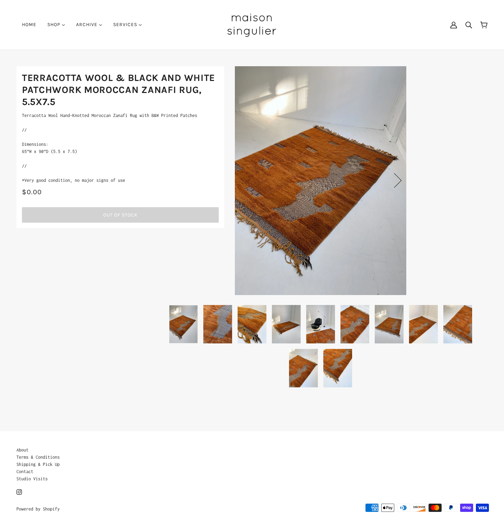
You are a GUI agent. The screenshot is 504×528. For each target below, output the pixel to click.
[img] (19, 491)
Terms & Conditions (38, 457)
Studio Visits (32, 478)
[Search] (468, 24)
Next (394, 180)
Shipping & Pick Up (38, 464)
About (22, 450)
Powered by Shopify (38, 509)
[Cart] (484, 24)
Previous (246, 180)
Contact (24, 471)
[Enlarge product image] (320, 180)
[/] (252, 24)
